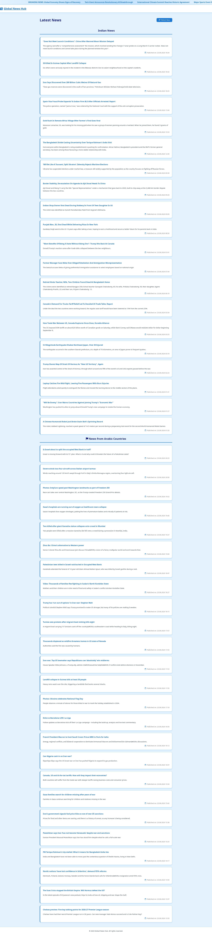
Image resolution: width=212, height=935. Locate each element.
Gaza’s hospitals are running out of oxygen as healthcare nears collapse (74, 507)
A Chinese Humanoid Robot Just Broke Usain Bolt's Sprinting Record (73, 421)
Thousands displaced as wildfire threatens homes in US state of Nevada (74, 641)
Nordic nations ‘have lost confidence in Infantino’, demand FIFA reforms (74, 871)
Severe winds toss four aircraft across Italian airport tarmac (69, 469)
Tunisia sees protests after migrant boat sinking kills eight (69, 622)
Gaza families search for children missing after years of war (69, 794)
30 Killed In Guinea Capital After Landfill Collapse (64, 63)
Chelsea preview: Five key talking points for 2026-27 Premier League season (76, 909)
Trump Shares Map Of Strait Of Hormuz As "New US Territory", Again (73, 364)
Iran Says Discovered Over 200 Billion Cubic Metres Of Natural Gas (72, 82)
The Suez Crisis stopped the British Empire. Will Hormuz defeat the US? (74, 890)
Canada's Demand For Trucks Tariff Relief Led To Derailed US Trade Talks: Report (78, 304)
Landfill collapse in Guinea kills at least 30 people (64, 679)
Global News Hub (15, 8)
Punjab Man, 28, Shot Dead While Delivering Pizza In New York (70, 224)
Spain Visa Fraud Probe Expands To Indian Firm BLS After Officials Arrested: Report (79, 101)
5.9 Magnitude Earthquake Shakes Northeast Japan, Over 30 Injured (73, 345)
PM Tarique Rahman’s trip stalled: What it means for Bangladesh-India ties (76, 852)
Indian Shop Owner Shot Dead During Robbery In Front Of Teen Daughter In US (78, 205)
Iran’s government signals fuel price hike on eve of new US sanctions (73, 814)
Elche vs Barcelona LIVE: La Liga (57, 718)
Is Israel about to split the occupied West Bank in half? (67, 449)
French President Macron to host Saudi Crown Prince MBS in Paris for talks (76, 737)
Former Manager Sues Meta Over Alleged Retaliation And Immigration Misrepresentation (82, 263)
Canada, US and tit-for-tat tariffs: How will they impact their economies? (75, 775)
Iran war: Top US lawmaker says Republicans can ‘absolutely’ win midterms (76, 660)
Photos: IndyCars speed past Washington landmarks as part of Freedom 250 (76, 488)
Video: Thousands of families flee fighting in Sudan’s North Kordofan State (76, 584)
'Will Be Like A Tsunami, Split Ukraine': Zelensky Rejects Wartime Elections (75, 164)
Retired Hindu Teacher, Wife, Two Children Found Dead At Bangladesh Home (76, 282)
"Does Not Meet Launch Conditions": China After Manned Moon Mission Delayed (78, 41)
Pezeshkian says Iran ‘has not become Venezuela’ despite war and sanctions (76, 833)
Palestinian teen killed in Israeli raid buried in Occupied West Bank (72, 564)
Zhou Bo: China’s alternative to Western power (63, 545)
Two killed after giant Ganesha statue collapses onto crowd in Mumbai (74, 526)
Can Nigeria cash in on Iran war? (57, 756)
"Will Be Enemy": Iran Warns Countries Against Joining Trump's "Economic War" (78, 402)
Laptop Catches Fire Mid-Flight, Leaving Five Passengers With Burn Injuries (76, 383)
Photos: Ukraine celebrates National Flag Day (63, 699)
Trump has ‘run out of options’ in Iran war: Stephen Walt (68, 603)
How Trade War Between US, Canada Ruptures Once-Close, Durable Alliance (76, 323)
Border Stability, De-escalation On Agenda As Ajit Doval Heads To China (74, 183)
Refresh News (165, 20)
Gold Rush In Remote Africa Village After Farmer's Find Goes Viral (71, 120)
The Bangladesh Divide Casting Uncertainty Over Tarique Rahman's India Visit (77, 142)
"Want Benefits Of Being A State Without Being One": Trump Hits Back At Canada (78, 244)
